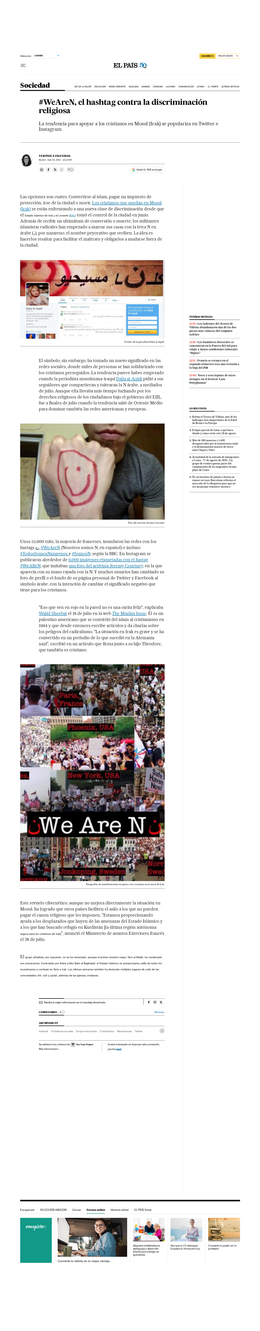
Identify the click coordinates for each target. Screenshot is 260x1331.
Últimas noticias (230, 86)
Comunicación (186, 86)
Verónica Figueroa (55, 156)
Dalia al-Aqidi (129, 378)
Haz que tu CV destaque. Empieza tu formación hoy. (185, 1247)
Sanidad (145, 86)
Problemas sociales (62, 1031)
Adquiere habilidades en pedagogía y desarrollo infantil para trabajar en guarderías (146, 1250)
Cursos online (96, 1209)
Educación (100, 86)
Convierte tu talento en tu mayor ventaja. (84, 1261)
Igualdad (134, 86)
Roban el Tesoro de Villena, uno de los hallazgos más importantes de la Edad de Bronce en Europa (214, 420)
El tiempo (213, 86)
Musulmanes (124, 1031)
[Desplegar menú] (23, 65)
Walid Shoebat (53, 613)
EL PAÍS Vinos (143, 1209)
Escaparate (27, 1209)
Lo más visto (198, 408)
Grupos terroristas (86, 1031)
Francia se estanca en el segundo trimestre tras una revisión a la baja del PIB (214, 364)
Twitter (139, 1031)
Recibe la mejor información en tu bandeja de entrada (74, 1002)
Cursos (76, 1209)
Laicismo (170, 86)
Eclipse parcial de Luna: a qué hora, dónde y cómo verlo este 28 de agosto (214, 431)
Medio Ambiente (117, 86)
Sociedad (35, 85)
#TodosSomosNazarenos (44, 553)
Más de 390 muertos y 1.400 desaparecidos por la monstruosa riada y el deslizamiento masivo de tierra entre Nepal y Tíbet (215, 445)
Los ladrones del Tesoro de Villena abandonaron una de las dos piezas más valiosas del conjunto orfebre (212, 329)
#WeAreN (50, 547)
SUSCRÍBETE (207, 56)
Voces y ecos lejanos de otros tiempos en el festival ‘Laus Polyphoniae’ (212, 379)
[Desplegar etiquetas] (162, 1030)
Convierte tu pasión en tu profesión (222, 1247)
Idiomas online (120, 1209)
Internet (43, 1031)
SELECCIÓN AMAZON (53, 1209)
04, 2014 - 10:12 (59, 160)
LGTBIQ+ (201, 86)
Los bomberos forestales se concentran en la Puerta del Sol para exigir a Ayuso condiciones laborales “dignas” (213, 347)
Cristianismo (107, 1031)
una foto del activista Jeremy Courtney (106, 565)
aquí (118, 1049)
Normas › (160, 1012)
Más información (48, 1048)
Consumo (158, 86)
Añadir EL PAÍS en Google (149, 169)
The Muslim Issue (129, 613)
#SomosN (81, 553)
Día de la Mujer (83, 86)
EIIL (72, 215)
